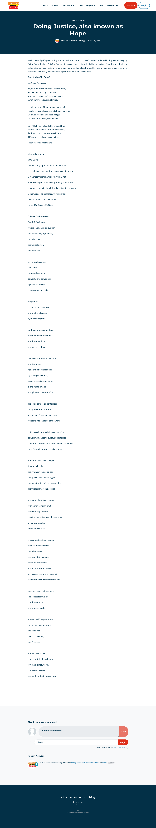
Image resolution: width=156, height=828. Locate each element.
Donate (131, 5)
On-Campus (68, 5)
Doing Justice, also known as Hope (85, 762)
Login (144, 5)
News (55, 5)
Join (101, 5)
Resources (113, 5)
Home (74, 20)
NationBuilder (83, 813)
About (45, 5)
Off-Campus (87, 5)
